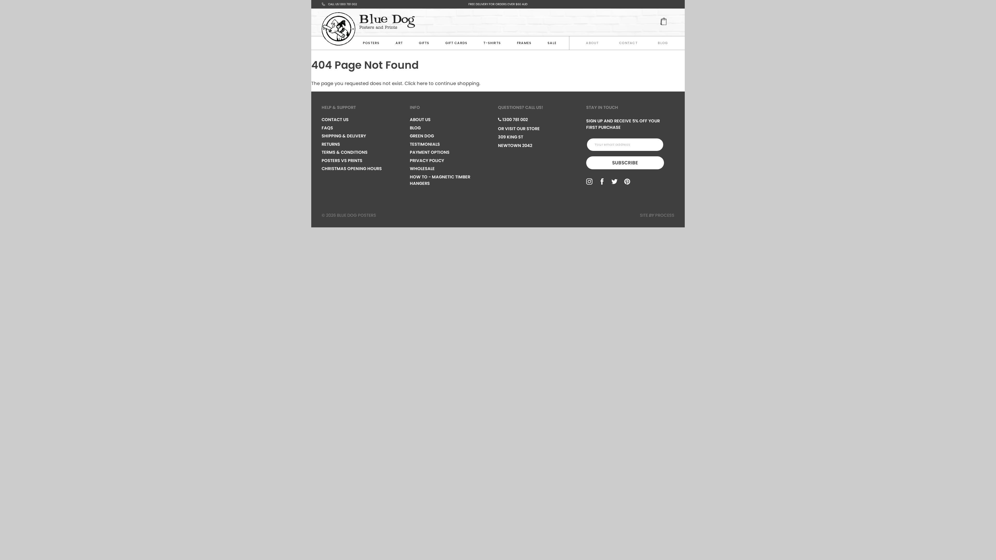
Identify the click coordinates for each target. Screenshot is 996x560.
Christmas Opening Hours (352, 169)
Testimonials (425, 144)
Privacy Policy (427, 161)
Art (399, 43)
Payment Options (429, 152)
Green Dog (422, 136)
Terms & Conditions (345, 152)
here (422, 83)
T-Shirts (492, 43)
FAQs (327, 128)
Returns (331, 144)
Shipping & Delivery (344, 136)
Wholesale (422, 169)
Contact (628, 43)
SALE (552, 43)
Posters (371, 43)
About (592, 43)
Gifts (424, 43)
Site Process (657, 215)
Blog (663, 43)
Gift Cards (456, 43)
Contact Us (335, 120)
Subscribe (625, 162)
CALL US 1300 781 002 (342, 4)
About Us (420, 120)
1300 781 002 (514, 120)
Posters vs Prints (342, 161)
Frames (524, 43)
